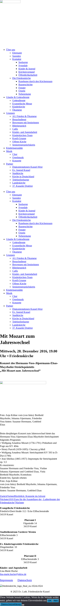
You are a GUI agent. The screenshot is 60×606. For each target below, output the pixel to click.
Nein (56, 600)
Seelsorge (23, 62)
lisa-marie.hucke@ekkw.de (13, 574)
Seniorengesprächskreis (23, 144)
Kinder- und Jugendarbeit (24, 132)
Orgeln (21, 91)
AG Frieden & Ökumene (24, 116)
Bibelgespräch (19, 125)
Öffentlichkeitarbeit (27, 75)
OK (49, 600)
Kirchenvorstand (26, 72)
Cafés (15, 129)
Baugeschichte (25, 84)
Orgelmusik (18, 157)
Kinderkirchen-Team (22, 135)
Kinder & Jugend (26, 68)
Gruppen (10, 113)
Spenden (16, 56)
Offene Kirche (19, 141)
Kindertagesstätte (14, 148)
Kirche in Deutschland (23, 176)
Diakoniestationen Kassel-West (27, 167)
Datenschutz (25, 580)
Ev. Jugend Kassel (21, 170)
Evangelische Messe (22, 103)
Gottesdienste (18, 100)
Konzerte (16, 160)
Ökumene (17, 110)
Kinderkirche (18, 106)
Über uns (10, 49)
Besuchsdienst (19, 119)
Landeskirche (18, 182)
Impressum (6, 580)
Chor (14, 154)
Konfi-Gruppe (19, 138)
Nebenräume (24, 94)
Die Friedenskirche (21, 78)
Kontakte (16, 59)
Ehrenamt (17, 53)
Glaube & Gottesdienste (17, 97)
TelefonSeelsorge (20, 179)
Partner (9, 164)
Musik (9, 151)
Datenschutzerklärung (11, 604)
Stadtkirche (17, 173)
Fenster (22, 87)
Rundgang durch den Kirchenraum (35, 81)
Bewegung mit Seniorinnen (25, 122)
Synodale (23, 65)
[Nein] (23, 604)
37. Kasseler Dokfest (22, 186)
